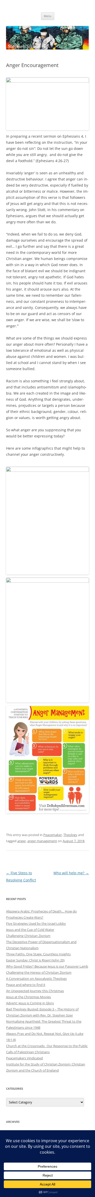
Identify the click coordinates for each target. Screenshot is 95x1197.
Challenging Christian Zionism (28, 935)
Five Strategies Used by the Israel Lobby (36, 923)
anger (21, 841)
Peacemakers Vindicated (24, 1058)
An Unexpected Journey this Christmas (35, 990)
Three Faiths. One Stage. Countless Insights (38, 954)
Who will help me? (71, 872)
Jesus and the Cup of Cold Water (30, 929)
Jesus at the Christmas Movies (28, 997)
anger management (42, 841)
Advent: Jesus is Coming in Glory (30, 1003)
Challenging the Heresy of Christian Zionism (38, 972)
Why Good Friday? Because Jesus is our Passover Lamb (47, 966)
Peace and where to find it (25, 984)
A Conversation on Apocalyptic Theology (36, 978)
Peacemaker (52, 834)
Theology (70, 834)
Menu (47, 16)
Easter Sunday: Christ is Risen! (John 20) (35, 960)
